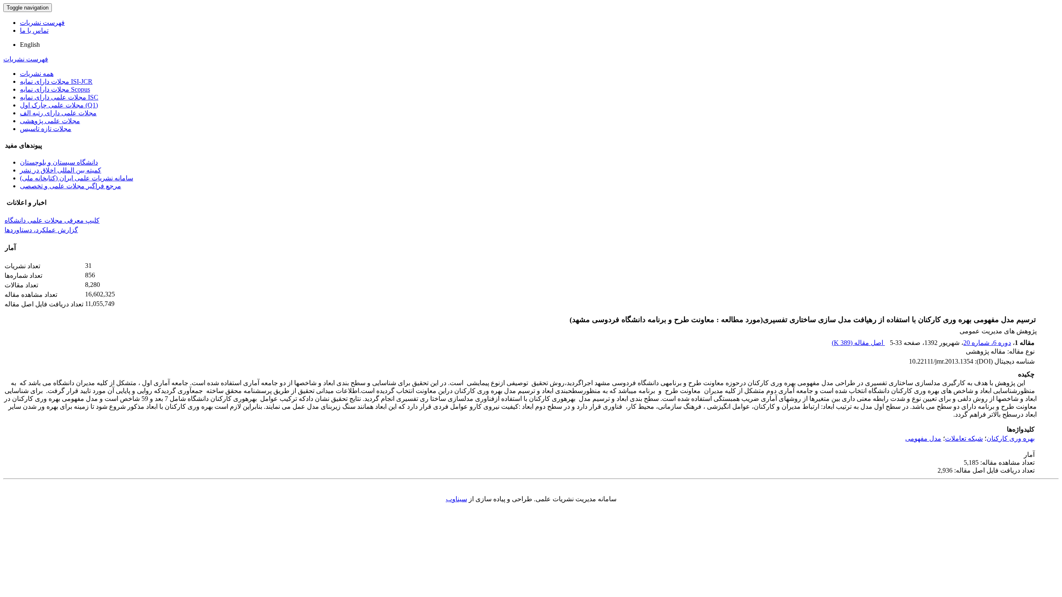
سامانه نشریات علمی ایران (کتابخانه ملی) (76, 178)
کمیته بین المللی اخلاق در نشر (60, 170)
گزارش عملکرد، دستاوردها (41, 229)
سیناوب (456, 498)
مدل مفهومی (923, 438)
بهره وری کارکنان (1010, 438)
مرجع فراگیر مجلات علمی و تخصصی (70, 185)
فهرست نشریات (42, 22)
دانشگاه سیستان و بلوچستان (59, 162)
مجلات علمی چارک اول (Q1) (59, 105)
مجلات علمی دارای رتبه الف (58, 112)
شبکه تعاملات (964, 438)
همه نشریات (37, 73)
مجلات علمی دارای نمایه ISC (59, 97)
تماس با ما (34, 30)
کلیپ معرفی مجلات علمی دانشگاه (52, 220)
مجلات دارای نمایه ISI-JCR (56, 81)
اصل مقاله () (858, 342)
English (30, 44)
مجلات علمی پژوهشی (50, 120)
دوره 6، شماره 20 (987, 342)
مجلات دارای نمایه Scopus (55, 89)
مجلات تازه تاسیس (45, 128)
